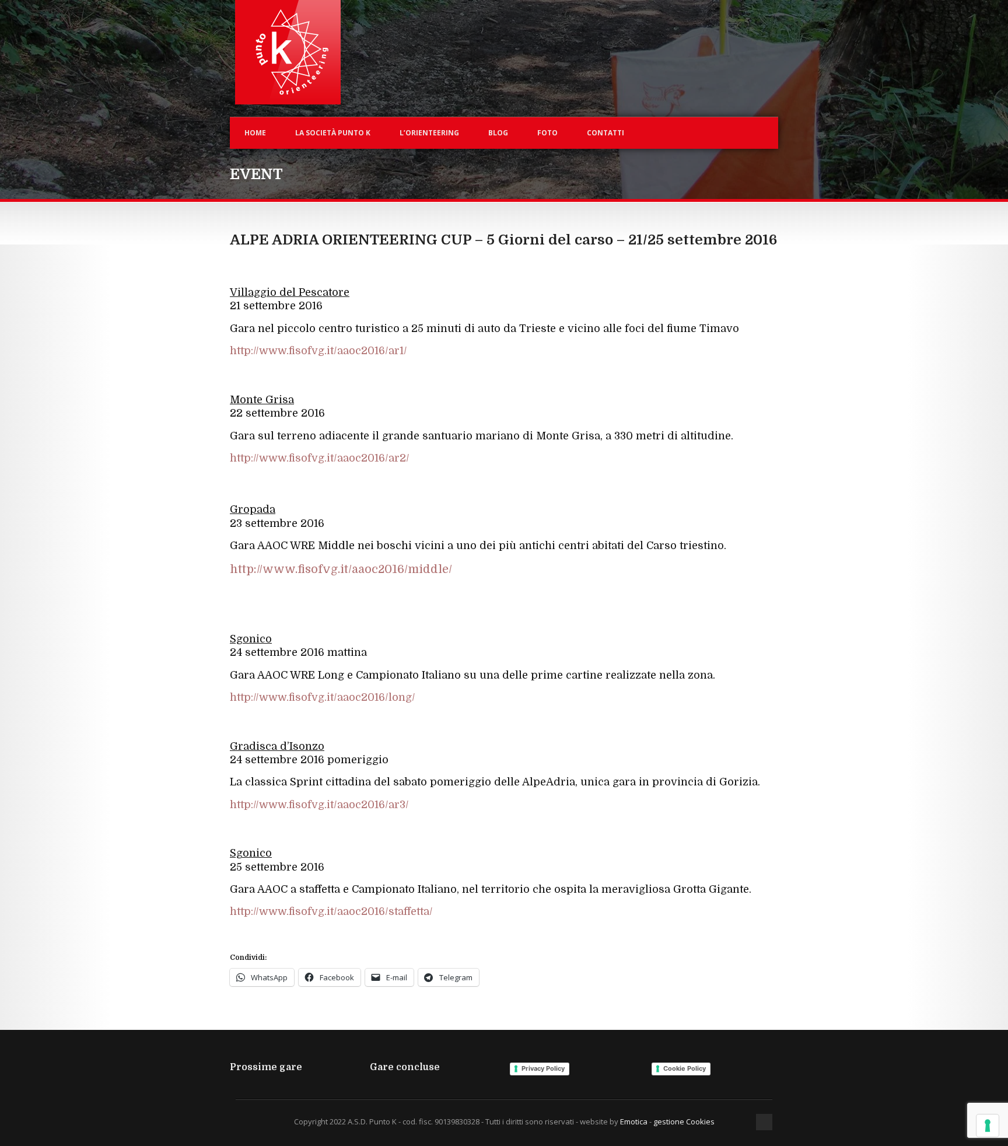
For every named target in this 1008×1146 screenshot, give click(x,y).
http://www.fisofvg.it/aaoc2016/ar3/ (319, 804)
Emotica (634, 1121)
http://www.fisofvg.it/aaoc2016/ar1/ (318, 351)
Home (255, 133)
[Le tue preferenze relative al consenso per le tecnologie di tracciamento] (988, 1125)
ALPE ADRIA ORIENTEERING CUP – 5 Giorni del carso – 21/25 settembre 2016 (503, 240)
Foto (547, 133)
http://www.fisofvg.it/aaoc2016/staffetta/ (331, 911)
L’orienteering (429, 133)
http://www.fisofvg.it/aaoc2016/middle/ (341, 569)
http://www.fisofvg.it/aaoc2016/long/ (322, 697)
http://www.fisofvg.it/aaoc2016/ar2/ (320, 458)
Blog (498, 133)
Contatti (605, 133)
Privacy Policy (543, 1068)
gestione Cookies (684, 1121)
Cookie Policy (684, 1068)
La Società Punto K (332, 133)
